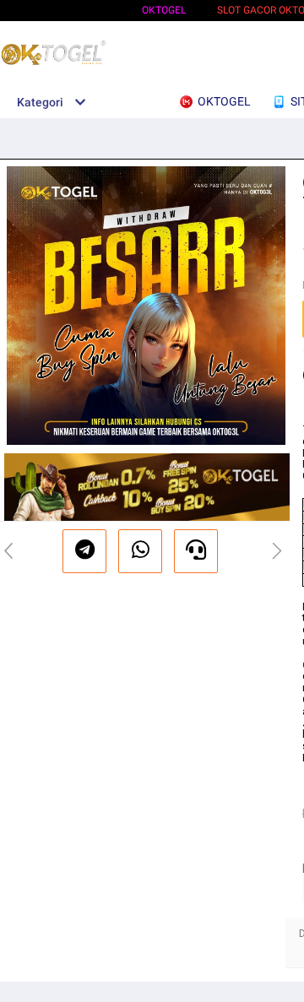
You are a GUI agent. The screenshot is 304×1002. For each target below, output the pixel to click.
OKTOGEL (164, 10)
